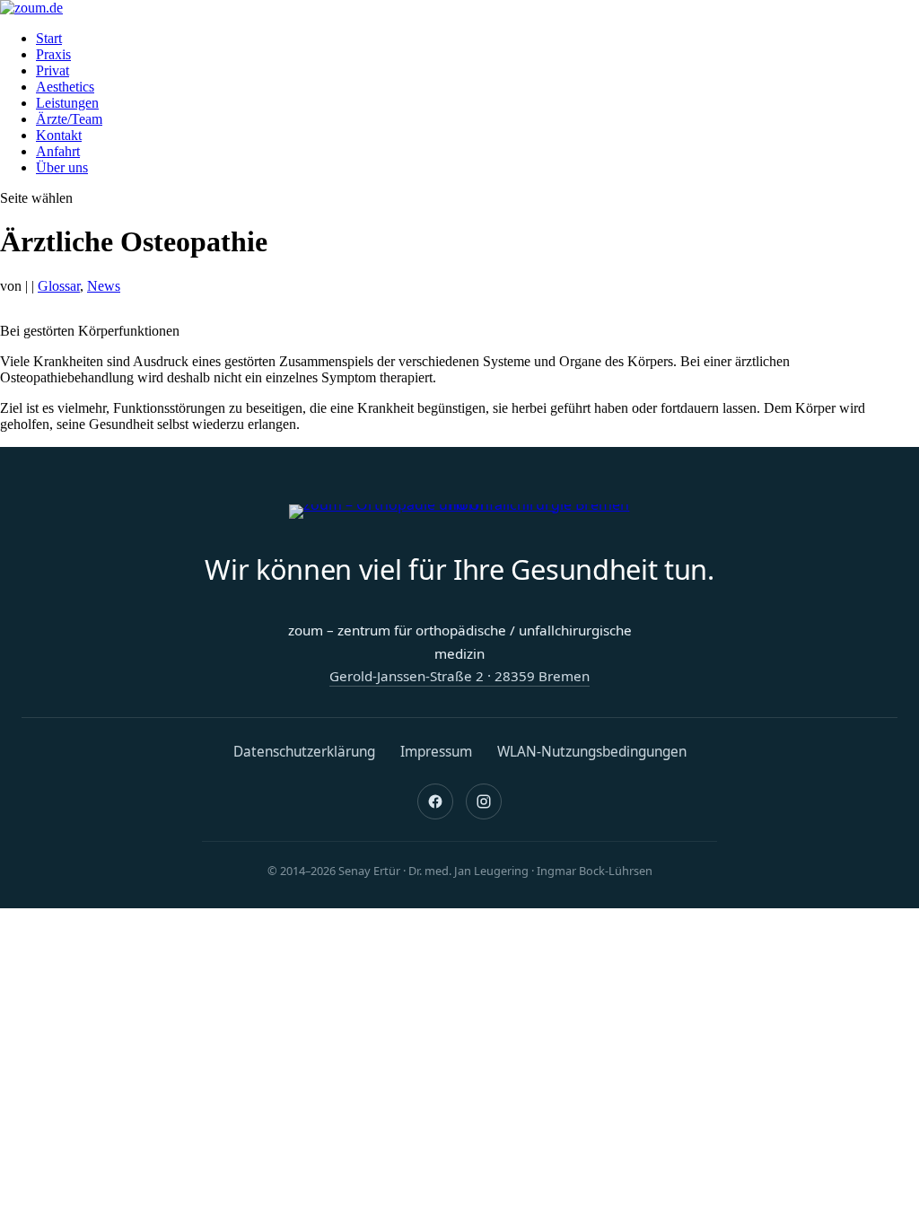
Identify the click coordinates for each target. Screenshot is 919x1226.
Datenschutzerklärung (304, 751)
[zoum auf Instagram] (484, 801)
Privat (52, 70)
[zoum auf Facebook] (435, 801)
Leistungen (67, 102)
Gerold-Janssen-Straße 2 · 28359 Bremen (459, 676)
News (103, 285)
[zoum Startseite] (459, 511)
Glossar (59, 285)
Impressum (436, 751)
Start (49, 38)
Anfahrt (58, 151)
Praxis (53, 54)
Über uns (62, 167)
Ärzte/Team (69, 119)
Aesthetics (65, 86)
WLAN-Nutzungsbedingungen (592, 751)
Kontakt (59, 135)
